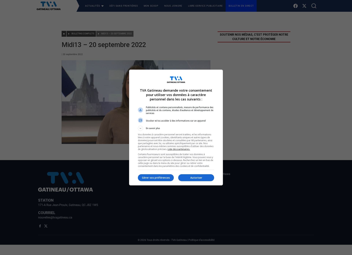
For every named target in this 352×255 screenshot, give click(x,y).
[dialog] (176, 127)
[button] (176, 128)
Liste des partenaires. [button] (179, 149)
